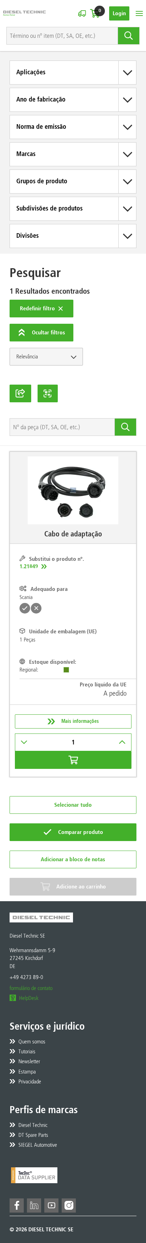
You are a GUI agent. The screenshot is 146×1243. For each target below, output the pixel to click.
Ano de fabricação (41, 99)
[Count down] (24, 742)
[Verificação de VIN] (82, 13)
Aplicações (30, 72)
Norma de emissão (41, 127)
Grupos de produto (41, 181)
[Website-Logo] (24, 13)
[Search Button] (129, 36)
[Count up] (122, 742)
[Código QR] (48, 393)
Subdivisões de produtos (49, 208)
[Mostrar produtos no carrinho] (95, 13)
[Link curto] (20, 393)
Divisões (27, 236)
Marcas (25, 154)
